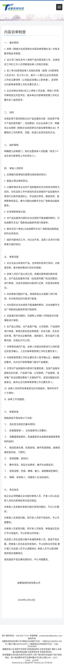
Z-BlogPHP (28, 663)
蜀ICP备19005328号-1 (19, 644)
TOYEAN (48, 663)
